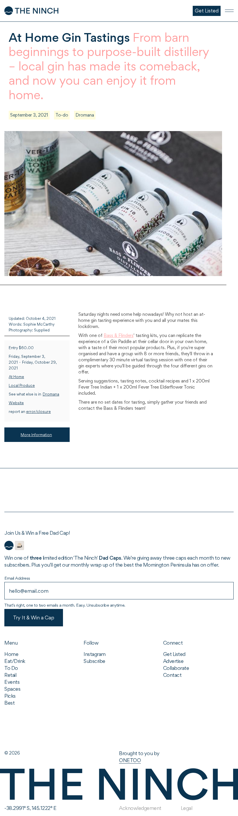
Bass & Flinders (119, 335)
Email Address (17, 578)
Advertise (173, 661)
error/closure (38, 411)
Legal (186, 808)
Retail (10, 675)
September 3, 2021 (29, 115)
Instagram (95, 654)
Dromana (84, 115)
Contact (172, 675)
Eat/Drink (14, 661)
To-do (61, 115)
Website (16, 403)
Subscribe (94, 661)
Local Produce (22, 385)
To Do (11, 668)
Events (11, 682)
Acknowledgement (140, 808)
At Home (16, 377)
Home (11, 654)
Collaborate (176, 668)
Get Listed (174, 654)
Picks (10, 696)
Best (9, 703)
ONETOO (130, 760)
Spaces (12, 689)
